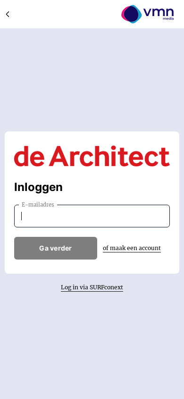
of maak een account (132, 248)
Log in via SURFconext (92, 287)
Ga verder (55, 248)
